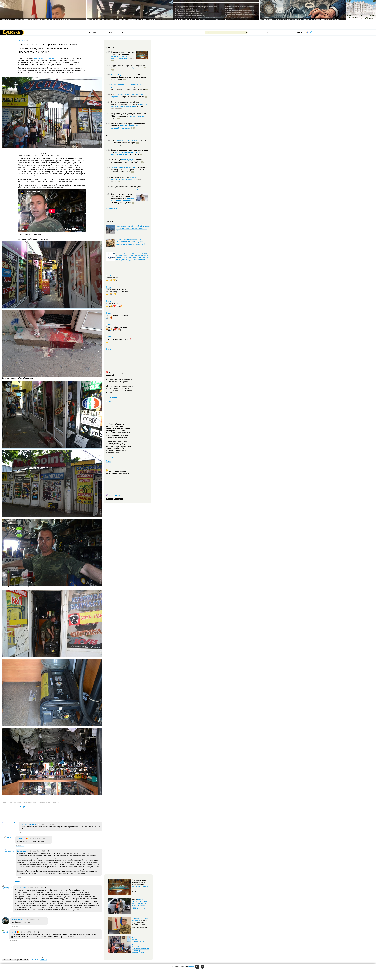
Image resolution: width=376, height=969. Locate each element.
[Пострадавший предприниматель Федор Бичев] (52, 585)
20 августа (110, 136)
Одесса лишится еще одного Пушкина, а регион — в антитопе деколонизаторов (201, 19)
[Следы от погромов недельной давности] (52, 376)
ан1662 (13, 932)
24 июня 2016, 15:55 (37, 851)
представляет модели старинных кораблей (119, 57)
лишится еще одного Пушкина (128, 140)
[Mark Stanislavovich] (10, 825)
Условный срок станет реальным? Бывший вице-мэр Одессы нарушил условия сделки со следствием (35, 19)
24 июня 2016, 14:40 (37, 839)
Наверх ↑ (23, 807)
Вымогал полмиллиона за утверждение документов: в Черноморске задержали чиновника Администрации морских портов (140, 945)
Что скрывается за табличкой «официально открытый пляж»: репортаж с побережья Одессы (133, 228)
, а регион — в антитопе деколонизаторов (129, 141)
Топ (122, 32)
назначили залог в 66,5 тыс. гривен (130, 68)
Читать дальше (112, 397)
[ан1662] (5, 932)
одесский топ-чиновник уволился (123, 199)
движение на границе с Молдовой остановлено (125, 127)
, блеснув (121, 202)
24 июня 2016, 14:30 (48, 824)
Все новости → (111, 208)
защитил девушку (128, 160)
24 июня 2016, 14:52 (35, 887)
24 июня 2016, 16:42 (33, 920)
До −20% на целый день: (120, 177)
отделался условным (136, 116)
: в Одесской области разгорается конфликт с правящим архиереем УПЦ (129, 169)
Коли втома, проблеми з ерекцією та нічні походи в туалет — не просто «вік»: (127, 103)
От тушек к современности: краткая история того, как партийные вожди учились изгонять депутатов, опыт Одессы (299, 19)
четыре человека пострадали (129, 189)
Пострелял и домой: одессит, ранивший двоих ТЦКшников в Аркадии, (128, 115)
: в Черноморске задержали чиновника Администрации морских (128, 88)
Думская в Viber (114, 495)
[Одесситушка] (9, 851)
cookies (191, 967)
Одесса (114, 140)
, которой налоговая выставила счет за (126, 161)
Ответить (24, 833)
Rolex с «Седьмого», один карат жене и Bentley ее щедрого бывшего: (121, 196)
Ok (197, 967)
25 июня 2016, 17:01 (28, 932)
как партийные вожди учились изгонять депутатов (126, 153)
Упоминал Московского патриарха (124, 167)
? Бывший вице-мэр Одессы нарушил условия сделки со (128, 77)
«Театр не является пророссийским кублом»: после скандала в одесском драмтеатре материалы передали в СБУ (131, 242)
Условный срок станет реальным (124, 75)
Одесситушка (22, 851)
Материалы (94, 32)
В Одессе (114, 94)
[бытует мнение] (5, 924)
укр (268, 32)
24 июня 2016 (22, 41)
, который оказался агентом (132, 97)
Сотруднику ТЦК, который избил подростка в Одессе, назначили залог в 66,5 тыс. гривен (139, 903)
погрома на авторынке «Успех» (46, 58)
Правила (34, 959)
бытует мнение (18, 920)
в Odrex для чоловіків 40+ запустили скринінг (129, 105)
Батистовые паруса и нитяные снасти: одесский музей (122, 53)
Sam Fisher (21, 839)
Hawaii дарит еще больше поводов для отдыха (127, 178)
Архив (109, 32)
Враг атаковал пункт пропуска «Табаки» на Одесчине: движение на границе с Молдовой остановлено (121, 19)
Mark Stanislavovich (28, 824)
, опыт (133, 154)
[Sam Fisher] (9, 837)
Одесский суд (116, 160)
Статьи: (109, 221)
